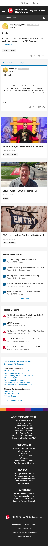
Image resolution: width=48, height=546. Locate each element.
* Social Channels (11, 394)
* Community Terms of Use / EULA (18, 375)
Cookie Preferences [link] (24, 537)
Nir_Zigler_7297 (24, 333)
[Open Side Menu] (3, 11)
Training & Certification (24, 463)
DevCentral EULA (24, 433)
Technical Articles (24, 426)
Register (33, 10)
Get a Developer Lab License (24, 435)
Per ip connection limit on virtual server (23, 291)
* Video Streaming (12, 396)
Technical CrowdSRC (24, 428)
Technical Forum (10, 18)
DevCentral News (9, 150)
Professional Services (24, 476)
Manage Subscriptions (24, 473)
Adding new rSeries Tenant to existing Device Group (23, 275)
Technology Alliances (24, 496)
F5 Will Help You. (17, 361)
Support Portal (24, 483)
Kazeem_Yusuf (24, 270)
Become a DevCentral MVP (24, 438)
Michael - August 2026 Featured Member (23, 147)
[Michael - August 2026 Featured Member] (24, 130)
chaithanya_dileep (26, 318)
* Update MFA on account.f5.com (18, 385)
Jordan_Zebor (24, 342)
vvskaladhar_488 (17, 25)
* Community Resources (14, 380)
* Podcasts (8, 391)
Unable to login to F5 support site (21, 260)
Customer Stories (24, 456)
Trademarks (16, 524)
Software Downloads (24, 481)
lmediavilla (23, 326)
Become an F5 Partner (24, 498)
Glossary (24, 453)
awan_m (22, 294)
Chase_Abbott (24, 350)
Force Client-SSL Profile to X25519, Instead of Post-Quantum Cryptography (25, 283)
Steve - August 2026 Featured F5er (20, 191)
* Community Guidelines (14, 373)
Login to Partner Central (24, 501)
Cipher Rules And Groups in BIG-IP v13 (23, 347)
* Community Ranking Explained (17, 378)
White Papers (24, 451)
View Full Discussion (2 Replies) (14, 63)
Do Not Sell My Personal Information (24, 532)
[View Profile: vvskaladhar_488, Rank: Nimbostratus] (5, 26)
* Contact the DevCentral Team (17, 382)
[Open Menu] (44, 18)
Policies (26, 524)
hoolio (11, 69)
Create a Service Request (24, 478)
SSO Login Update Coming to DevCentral (23, 235)
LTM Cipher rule (13, 323)
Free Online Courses (24, 461)
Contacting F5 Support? (14, 364)
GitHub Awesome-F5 (13, 400)
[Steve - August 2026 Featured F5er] (24, 174)
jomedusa (23, 278)
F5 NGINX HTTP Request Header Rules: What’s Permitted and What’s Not (24, 339)
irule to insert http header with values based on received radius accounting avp (26, 268)
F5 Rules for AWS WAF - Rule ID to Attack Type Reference (24, 331)
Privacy (33, 524)
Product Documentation (24, 448)
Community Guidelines (24, 431)
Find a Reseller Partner (24, 494)
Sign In (42, 10)
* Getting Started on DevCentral (17, 371)
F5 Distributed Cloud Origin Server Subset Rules (25, 315)
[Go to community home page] (17, 10)
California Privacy (24, 528)
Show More (9, 44)
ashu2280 (23, 262)
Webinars (24, 458)
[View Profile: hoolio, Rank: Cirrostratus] (5, 70)
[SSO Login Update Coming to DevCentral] (24, 219)
